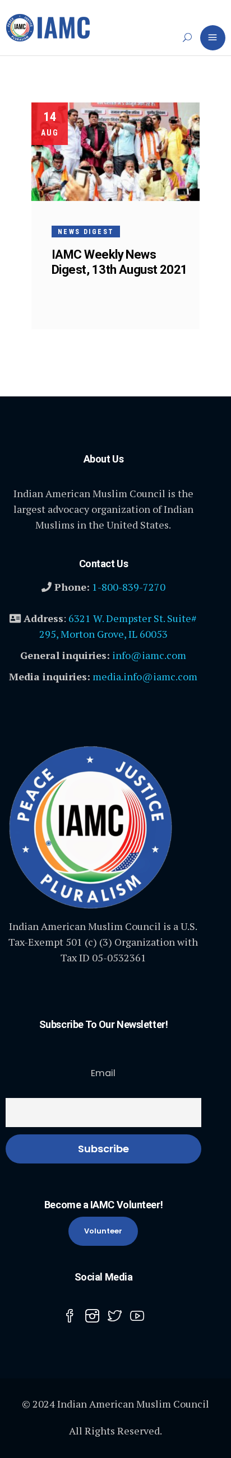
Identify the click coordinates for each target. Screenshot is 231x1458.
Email (103, 1073)
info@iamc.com (149, 655)
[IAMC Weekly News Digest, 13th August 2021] (115, 151)
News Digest (86, 232)
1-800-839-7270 (128, 587)
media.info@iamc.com (145, 676)
